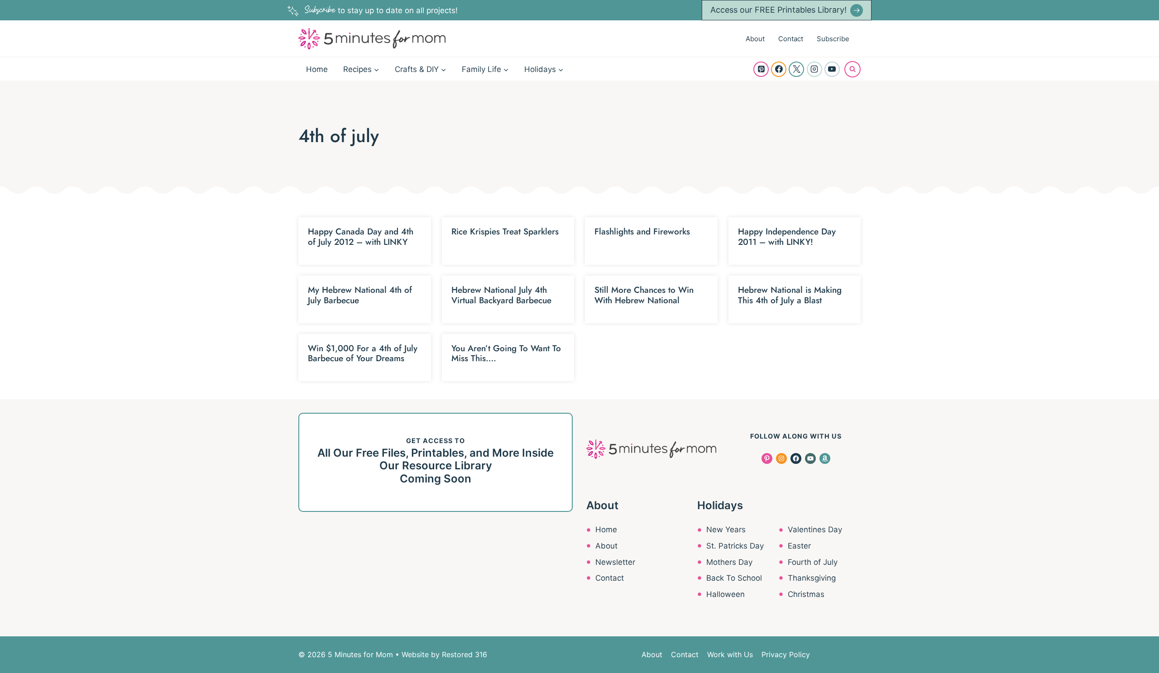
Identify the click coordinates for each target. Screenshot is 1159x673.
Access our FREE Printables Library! (778, 9)
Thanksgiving (812, 577)
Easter (799, 545)
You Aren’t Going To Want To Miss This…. (506, 353)
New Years (726, 529)
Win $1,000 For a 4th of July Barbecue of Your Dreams (362, 353)
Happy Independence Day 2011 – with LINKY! (787, 236)
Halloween (725, 594)
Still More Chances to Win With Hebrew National (644, 295)
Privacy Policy (785, 654)
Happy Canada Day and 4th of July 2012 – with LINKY (360, 236)
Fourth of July (813, 562)
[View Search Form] (852, 69)
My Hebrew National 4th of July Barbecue (360, 295)
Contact (790, 38)
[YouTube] (832, 69)
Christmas (806, 594)
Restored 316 (464, 654)
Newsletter (615, 562)
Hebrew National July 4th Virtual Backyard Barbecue (501, 295)
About (755, 38)
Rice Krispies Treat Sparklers (505, 231)
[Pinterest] (761, 69)
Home (317, 69)
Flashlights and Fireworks (642, 231)
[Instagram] (814, 69)
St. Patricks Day (735, 545)
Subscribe (833, 38)
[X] (796, 69)
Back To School (734, 577)
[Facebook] (778, 69)
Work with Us (730, 654)
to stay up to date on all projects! (381, 10)
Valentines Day (815, 529)
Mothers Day (729, 562)
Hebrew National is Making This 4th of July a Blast (790, 295)
